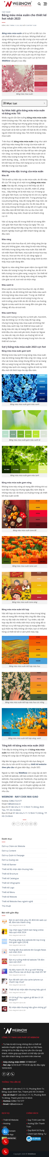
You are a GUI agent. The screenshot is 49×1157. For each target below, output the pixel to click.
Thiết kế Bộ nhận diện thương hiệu (17, 869)
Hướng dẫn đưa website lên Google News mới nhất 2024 (27, 951)
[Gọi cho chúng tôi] (13, 1074)
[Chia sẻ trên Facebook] (18, 824)
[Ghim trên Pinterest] (31, 824)
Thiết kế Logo (8, 887)
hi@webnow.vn (14, 804)
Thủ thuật (6, 12)
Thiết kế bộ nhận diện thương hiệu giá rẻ (27, 989)
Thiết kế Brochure (10, 873)
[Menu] (45, 3)
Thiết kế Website (9, 896)
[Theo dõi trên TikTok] (8, 1074)
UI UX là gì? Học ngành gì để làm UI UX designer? (26, 998)
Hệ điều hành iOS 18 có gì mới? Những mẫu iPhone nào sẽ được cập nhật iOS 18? (27, 971)
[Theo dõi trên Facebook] (4, 1074)
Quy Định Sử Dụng (35, 1130)
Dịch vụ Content (9, 850)
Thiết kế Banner (9, 864)
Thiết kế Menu (8, 892)
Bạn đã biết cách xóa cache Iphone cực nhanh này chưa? (26, 981)
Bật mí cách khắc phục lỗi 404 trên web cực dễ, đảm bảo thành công (28, 921)
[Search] (39, 4)
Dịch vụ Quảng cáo (10, 860)
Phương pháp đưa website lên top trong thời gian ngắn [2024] (27, 941)
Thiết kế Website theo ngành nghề (17, 901)
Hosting (6, 1123)
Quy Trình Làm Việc (35, 1120)
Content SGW (31, 25)
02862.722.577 (15, 801)
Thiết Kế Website (10, 1120)
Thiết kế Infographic (11, 883)
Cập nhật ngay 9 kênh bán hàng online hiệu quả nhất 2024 (26, 931)
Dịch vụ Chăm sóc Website (13, 846)
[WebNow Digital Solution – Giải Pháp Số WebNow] (18, 4)
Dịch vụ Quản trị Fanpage (13, 855)
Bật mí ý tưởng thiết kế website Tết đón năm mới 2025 (26, 961)
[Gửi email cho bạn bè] (27, 824)
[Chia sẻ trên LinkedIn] (35, 824)
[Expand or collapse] (44, 103)
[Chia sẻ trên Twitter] (22, 824)
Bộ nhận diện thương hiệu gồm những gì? (28, 1007)
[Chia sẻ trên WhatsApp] (14, 824)
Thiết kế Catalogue (10, 878)
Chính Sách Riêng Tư (36, 1134)
